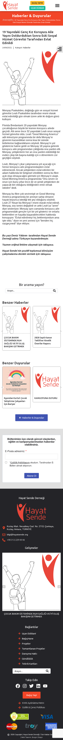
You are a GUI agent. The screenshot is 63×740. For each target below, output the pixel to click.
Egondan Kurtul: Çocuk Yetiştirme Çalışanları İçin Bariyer (15, 401)
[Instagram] (24, 686)
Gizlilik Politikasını (20, 462)
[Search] (54, 291)
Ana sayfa (8, 19)
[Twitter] (31, 686)
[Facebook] (17, 686)
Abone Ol (31, 475)
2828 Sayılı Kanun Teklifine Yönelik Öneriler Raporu (13, 340)
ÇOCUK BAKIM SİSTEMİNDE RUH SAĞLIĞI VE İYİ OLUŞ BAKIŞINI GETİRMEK (31, 615)
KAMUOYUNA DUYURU (45, 398)
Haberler (27, 48)
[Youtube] (45, 686)
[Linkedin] (38, 686)
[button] (57, 5)
